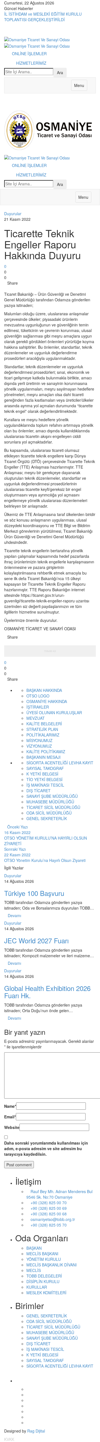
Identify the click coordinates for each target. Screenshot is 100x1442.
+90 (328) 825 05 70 (48, 1225)
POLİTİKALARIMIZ (42, 735)
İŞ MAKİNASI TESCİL (45, 785)
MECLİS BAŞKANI (42, 1253)
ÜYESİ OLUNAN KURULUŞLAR (54, 712)
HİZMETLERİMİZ (31, 63)
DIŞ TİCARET (38, 790)
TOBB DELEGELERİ (44, 1276)
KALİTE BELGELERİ (44, 723)
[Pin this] (18, 288)
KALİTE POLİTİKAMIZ (45, 751)
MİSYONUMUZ (39, 740)
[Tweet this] (9, 288)
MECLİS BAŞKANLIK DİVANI (51, 1264)
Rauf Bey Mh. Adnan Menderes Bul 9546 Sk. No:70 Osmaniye (59, 1194)
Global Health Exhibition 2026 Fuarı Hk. (47, 991)
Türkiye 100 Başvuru (34, 893)
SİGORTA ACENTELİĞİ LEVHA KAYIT (59, 762)
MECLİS (33, 1270)
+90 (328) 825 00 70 (48, 1202)
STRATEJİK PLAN (42, 729)
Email (10, 1116)
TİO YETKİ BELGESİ (44, 779)
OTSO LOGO (37, 696)
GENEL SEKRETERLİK (46, 818)
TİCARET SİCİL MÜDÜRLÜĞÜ (53, 807)
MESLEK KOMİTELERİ (46, 1292)
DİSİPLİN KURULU (42, 1281)
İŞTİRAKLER (37, 707)
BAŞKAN (34, 1248)
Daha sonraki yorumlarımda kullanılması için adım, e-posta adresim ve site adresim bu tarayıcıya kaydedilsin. (46, 1148)
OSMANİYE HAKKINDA (46, 701)
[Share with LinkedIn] (13, 288)
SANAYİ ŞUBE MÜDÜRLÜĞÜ (52, 796)
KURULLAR (36, 1287)
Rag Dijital (36, 1431)
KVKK (9, 1439)
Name (10, 1106)
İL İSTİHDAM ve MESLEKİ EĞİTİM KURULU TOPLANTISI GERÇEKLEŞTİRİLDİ (43, 16)
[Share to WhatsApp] (22, 288)
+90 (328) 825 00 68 (48, 1213)
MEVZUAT (35, 718)
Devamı (14, 915)
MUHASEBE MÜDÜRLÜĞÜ (50, 801)
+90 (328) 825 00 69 (48, 1208)
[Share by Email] (24, 288)
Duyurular (12, 213)
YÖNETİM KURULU (43, 1259)
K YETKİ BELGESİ (42, 774)
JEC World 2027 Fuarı (36, 940)
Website (11, 1127)
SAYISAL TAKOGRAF (45, 768)
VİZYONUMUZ (39, 746)
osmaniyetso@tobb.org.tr (52, 1219)
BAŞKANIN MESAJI (43, 757)
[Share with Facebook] (5, 288)
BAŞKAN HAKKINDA (44, 690)
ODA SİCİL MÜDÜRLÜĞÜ (49, 813)
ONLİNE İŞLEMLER (30, 53)
